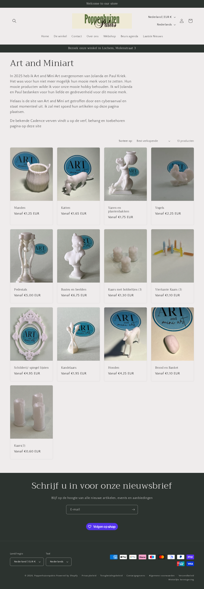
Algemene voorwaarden (162, 575)
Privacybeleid (89, 575)
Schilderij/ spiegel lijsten (31, 367)
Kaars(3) (19, 446)
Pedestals (20, 289)
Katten (65, 208)
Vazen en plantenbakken (118, 209)
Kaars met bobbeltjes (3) (125, 289)
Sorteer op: (126, 141)
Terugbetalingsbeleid (111, 575)
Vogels (159, 208)
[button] (14, 21)
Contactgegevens (136, 575)
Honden (113, 367)
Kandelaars (68, 367)
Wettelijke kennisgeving (181, 579)
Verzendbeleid (186, 575)
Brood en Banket (166, 367)
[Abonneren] (133, 509)
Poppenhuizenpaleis (45, 575)
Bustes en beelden (73, 289)
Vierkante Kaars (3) (168, 289)
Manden (20, 208)
